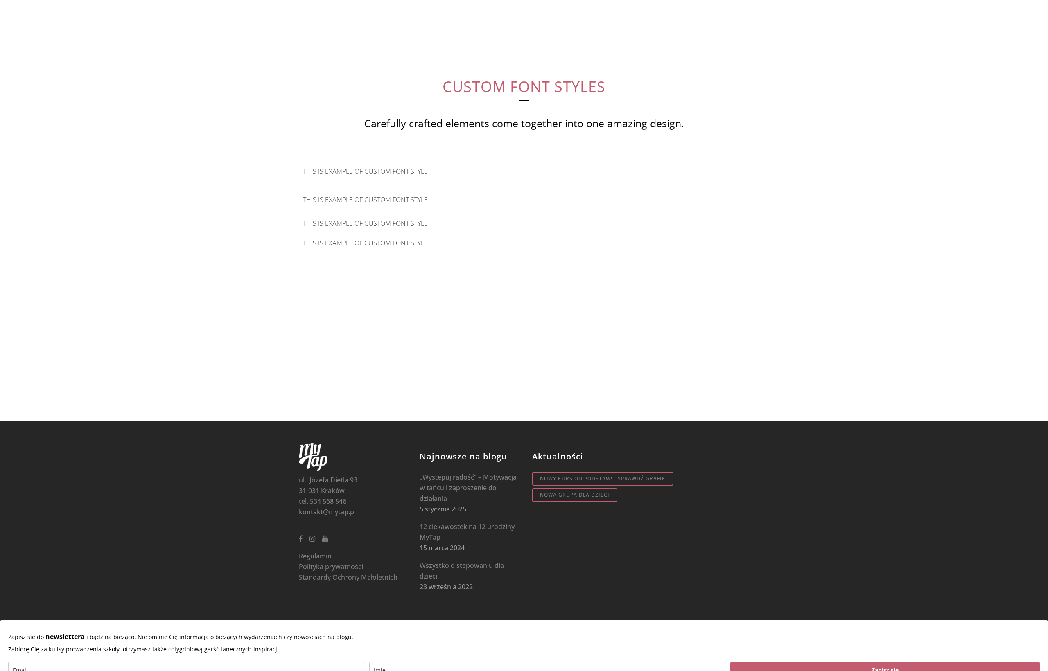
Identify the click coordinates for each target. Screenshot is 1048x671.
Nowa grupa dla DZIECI (575, 494)
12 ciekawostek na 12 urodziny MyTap (467, 532)
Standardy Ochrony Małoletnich (348, 577)
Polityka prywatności (331, 566)
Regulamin (315, 556)
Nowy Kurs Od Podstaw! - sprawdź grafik (603, 478)
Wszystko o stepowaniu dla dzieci (462, 571)
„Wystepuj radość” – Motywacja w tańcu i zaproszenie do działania (468, 488)
